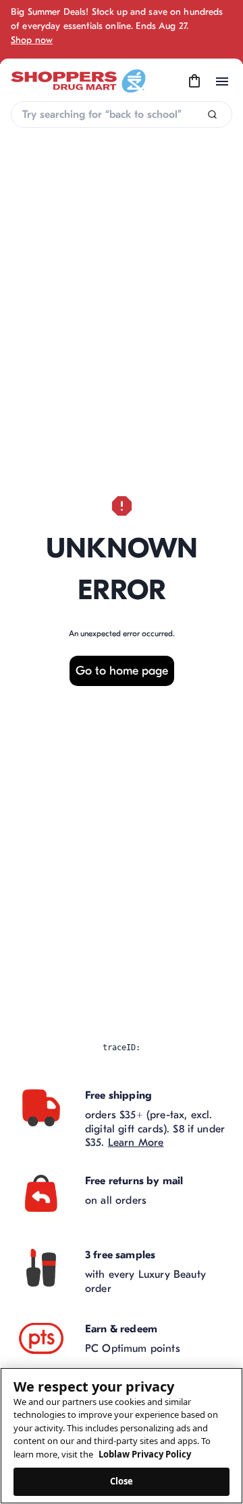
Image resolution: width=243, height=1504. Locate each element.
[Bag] (194, 81)
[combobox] (121, 114)
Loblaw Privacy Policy (145, 1454)
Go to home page (122, 671)
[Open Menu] (222, 81)
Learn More (136, 1142)
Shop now (32, 40)
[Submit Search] (212, 115)
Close (122, 1481)
